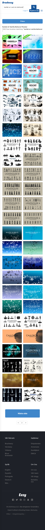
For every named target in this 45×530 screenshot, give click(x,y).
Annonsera (35, 447)
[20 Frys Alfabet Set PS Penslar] (33, 56)
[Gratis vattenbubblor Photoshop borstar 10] (12, 277)
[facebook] (13, 500)
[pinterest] (21, 500)
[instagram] (24, 500)
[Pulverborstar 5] (12, 351)
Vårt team (34, 473)
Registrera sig (34, 10)
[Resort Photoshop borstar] (33, 71)
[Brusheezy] (7, 2)
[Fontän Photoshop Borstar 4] (33, 145)
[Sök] (33, 7)
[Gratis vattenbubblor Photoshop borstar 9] (33, 262)
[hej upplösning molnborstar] (33, 41)
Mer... (7, 483)
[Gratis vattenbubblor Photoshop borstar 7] (12, 130)
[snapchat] (28, 500)
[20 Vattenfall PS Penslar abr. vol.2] (12, 365)
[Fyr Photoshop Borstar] (12, 189)
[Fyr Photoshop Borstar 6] (33, 218)
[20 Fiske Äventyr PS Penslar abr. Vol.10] (33, 100)
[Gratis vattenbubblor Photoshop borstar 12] (12, 248)
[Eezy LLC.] (22, 495)
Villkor (8, 514)
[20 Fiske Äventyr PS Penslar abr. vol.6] (33, 115)
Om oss (34, 470)
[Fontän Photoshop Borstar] (12, 321)
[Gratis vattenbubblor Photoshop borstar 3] (12, 292)
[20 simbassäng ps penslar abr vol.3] (33, 395)
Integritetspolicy (18, 514)
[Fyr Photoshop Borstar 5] (12, 218)
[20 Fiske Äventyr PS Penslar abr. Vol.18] (12, 159)
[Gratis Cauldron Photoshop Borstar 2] (33, 336)
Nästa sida (22, 413)
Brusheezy (9, 443)
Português (9, 476)
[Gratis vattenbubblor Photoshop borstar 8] (12, 262)
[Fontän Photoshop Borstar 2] (33, 321)
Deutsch (8, 480)
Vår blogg (34, 476)
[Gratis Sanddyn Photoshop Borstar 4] (12, 380)
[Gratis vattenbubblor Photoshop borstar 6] (33, 307)
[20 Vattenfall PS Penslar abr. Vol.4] (12, 395)
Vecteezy (8, 447)
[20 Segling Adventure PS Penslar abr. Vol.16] (33, 130)
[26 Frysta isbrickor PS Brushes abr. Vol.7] (12, 71)
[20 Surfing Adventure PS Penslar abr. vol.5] (12, 115)
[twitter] (17, 500)
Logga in (25, 10)
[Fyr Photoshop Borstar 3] (12, 203)
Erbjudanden (35, 443)
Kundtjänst (35, 450)
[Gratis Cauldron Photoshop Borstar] (12, 336)
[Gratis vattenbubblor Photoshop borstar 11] (33, 233)
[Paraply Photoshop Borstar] (12, 41)
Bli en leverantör (9, 454)
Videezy (8, 450)
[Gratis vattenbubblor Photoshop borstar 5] (12, 307)
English (7, 470)
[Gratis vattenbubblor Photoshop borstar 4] (33, 292)
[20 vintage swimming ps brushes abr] (33, 365)
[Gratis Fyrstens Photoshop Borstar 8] (12, 174)
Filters (22, 21)
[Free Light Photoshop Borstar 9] (33, 174)
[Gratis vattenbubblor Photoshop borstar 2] (33, 277)
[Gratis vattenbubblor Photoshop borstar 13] (33, 248)
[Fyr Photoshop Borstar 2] (33, 189)
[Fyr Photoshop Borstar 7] (33, 159)
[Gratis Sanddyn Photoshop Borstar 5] (33, 380)
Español (8, 473)
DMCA (33, 453)
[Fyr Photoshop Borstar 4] (33, 203)
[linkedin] (32, 500)
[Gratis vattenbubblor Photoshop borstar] (12, 233)
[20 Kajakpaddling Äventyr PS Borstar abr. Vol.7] (12, 100)
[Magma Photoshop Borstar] (12, 56)
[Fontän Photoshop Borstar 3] (12, 145)
